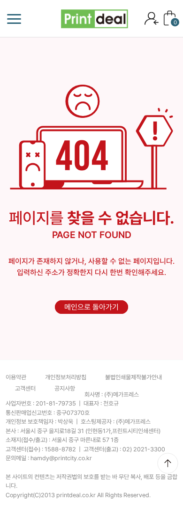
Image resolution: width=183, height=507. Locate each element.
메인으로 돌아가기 (91, 307)
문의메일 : (49, 458)
